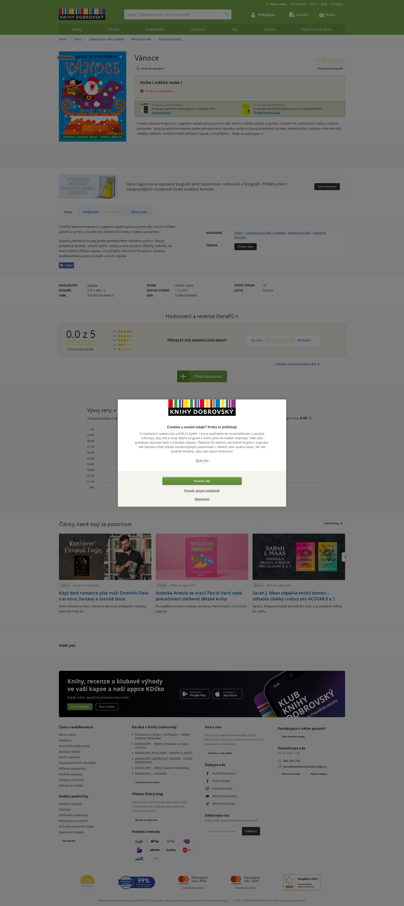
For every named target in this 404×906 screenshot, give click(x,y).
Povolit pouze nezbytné (201, 490)
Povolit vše (202, 481)
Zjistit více (202, 460)
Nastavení (202, 499)
